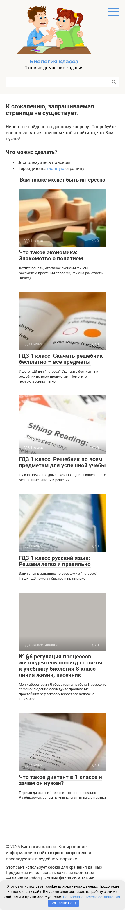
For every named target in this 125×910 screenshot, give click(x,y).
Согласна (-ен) (63, 903)
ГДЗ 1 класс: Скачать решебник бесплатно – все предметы (61, 358)
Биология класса (54, 61)
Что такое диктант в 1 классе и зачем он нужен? (60, 780)
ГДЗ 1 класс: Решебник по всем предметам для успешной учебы (62, 462)
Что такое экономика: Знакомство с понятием (51, 255)
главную (55, 168)
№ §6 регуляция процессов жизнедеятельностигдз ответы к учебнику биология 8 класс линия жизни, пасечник (60, 665)
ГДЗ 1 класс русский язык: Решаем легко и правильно (55, 561)
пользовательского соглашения (91, 897)
